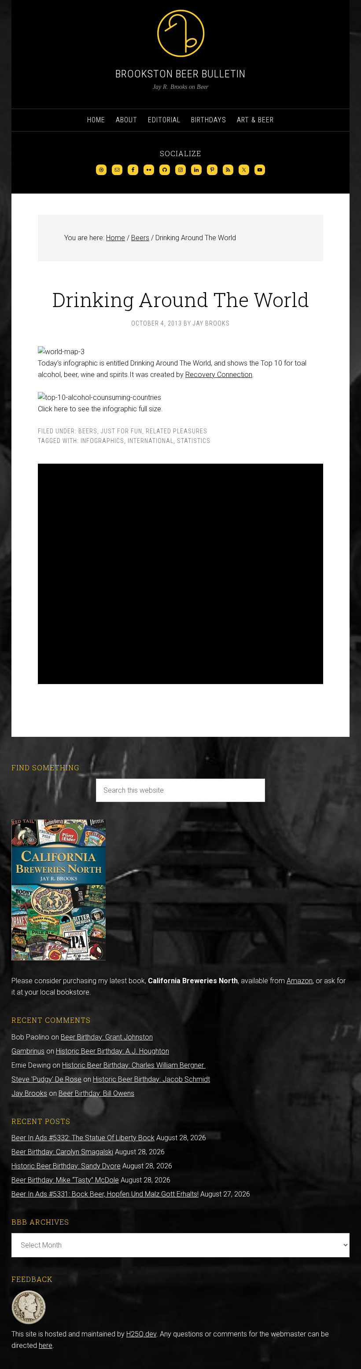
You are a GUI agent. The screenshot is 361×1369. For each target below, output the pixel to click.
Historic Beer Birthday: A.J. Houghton (112, 1051)
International (150, 440)
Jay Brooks (29, 1093)
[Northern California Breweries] (58, 958)
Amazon (300, 981)
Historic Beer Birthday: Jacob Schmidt (151, 1079)
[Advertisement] (180, 574)
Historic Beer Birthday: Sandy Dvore (66, 1166)
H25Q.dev (141, 1334)
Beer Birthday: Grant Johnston (107, 1037)
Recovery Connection (218, 374)
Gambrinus (27, 1051)
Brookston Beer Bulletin (180, 74)
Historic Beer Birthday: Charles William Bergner (134, 1065)
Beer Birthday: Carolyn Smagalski (62, 1152)
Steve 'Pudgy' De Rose (46, 1079)
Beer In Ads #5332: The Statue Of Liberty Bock (83, 1138)
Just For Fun (121, 431)
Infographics (102, 440)
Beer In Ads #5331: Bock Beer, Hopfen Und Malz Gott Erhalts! (105, 1194)
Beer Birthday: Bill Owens (96, 1093)
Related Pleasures (176, 431)
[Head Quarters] (28, 1322)
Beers (87, 431)
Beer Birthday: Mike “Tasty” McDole (65, 1180)
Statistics (193, 440)
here (45, 1345)
